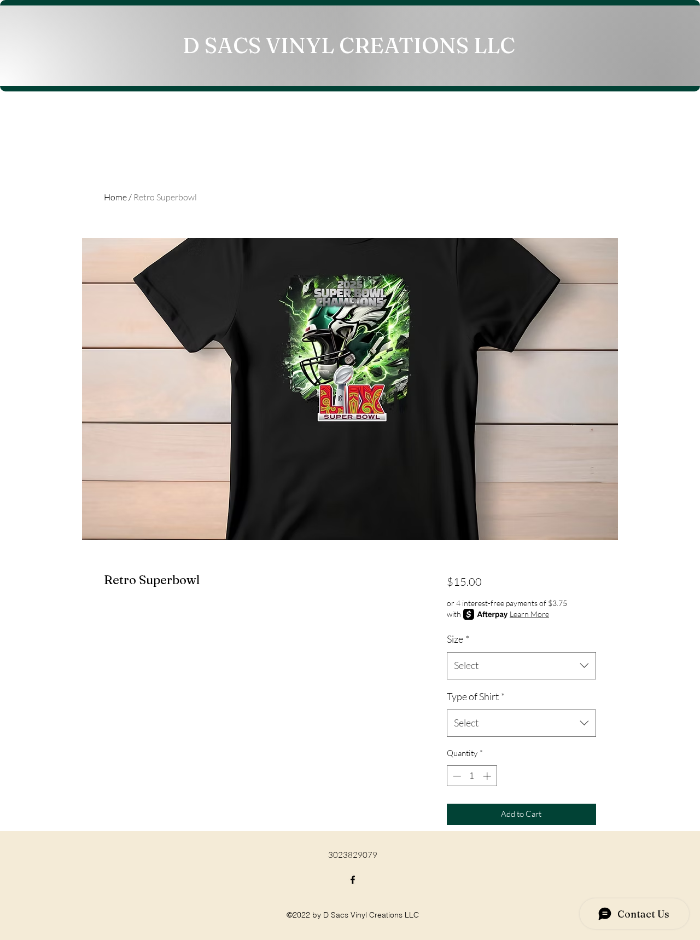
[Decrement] (455, 776)
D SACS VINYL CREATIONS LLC (349, 45)
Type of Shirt (476, 696)
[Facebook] (352, 879)
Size (458, 639)
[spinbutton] (472, 776)
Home (115, 197)
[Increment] (488, 776)
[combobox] (521, 665)
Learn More (529, 614)
